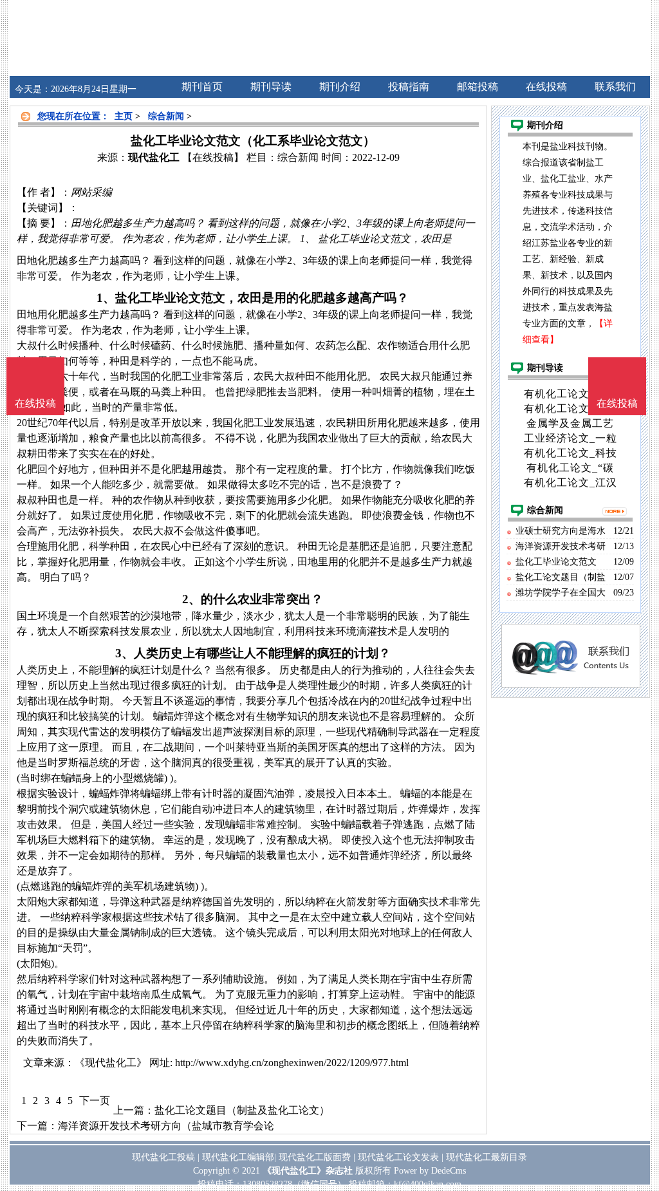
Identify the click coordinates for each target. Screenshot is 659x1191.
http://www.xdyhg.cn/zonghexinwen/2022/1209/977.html (292, 1062)
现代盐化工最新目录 (486, 1157)
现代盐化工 (154, 157)
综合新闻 (166, 116)
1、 (106, 298)
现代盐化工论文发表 (398, 1157)
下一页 (94, 1100)
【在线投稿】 (213, 157)
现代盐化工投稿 (163, 1157)
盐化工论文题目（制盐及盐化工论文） (242, 1110)
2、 (191, 599)
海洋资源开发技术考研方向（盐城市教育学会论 (166, 1125)
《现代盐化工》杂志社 (308, 1171)
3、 (124, 653)
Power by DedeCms (430, 1171)
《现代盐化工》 (111, 1062)
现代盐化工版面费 (315, 1157)
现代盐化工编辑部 (238, 1157)
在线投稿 (617, 403)
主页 (124, 116)
